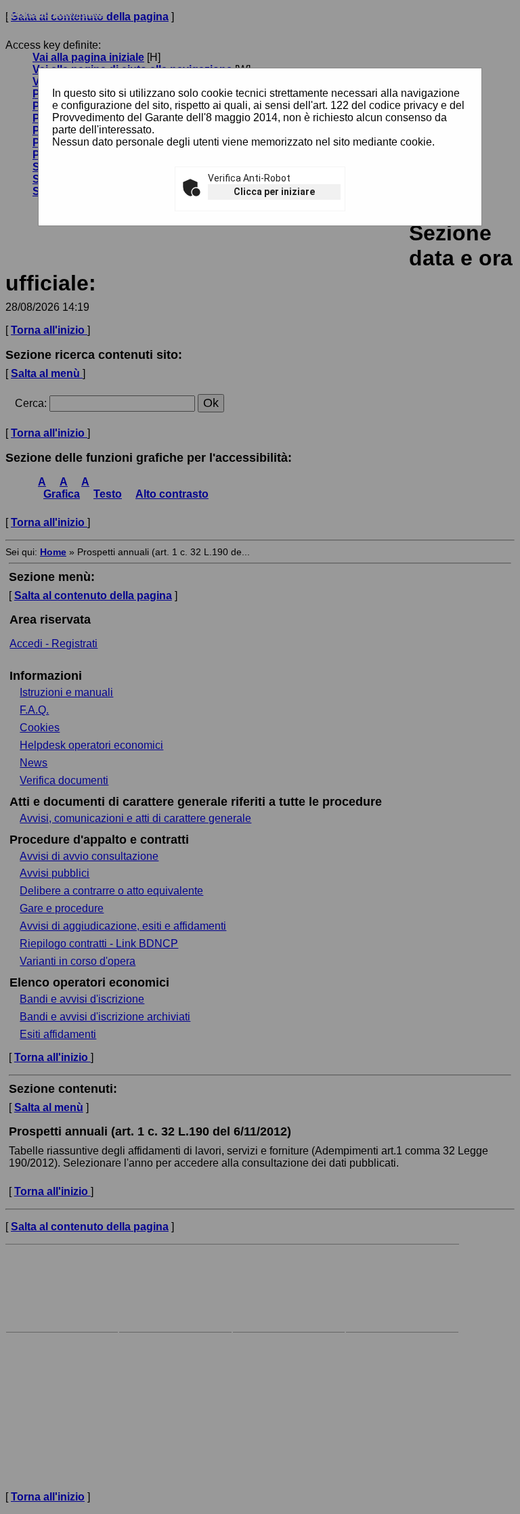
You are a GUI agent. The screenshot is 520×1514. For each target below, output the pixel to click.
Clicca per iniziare (274, 191)
